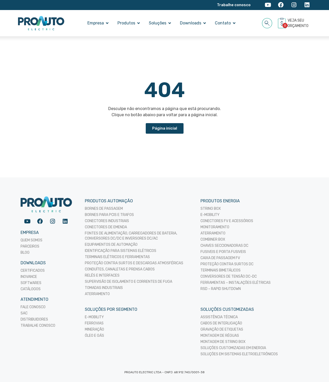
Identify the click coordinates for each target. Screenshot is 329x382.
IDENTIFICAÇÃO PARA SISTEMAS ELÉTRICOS (120, 251)
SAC (24, 313)
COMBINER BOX (212, 239)
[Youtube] (268, 5)
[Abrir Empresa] (107, 23)
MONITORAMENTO (214, 227)
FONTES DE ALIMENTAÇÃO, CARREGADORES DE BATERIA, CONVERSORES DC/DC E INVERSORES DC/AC (131, 236)
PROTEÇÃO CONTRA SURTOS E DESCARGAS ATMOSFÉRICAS (134, 263)
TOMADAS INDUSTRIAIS (104, 288)
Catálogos (31, 289)
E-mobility (94, 317)
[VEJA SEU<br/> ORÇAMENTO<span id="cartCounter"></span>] (282, 23)
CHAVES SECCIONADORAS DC (224, 245)
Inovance (29, 277)
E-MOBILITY (210, 215)
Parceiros (30, 246)
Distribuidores (34, 319)
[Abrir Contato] (234, 23)
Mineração (94, 329)
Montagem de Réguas (219, 335)
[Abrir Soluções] (170, 23)
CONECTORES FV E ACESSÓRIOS (226, 221)
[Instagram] (294, 5)
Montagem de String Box (222, 342)
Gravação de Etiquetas (221, 329)
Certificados (33, 270)
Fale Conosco (33, 307)
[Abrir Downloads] (205, 23)
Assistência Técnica (219, 317)
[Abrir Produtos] (138, 23)
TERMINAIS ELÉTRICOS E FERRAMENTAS (117, 257)
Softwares (31, 283)
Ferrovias (94, 323)
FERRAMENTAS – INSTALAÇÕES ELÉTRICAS (235, 282)
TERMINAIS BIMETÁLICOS (220, 270)
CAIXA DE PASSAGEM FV (220, 258)
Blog (25, 252)
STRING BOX (210, 208)
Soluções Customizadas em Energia (233, 348)
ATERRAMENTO (97, 294)
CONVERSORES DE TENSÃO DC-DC (228, 276)
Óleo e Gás (94, 335)
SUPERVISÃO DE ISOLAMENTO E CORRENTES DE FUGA (128, 281)
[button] (267, 22)
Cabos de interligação (221, 323)
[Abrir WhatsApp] (316, 369)
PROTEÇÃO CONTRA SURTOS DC (226, 264)
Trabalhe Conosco (38, 325)
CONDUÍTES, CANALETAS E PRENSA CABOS (120, 269)
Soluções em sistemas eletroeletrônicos (239, 354)
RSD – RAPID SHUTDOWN (220, 289)
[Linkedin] (307, 5)
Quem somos (31, 240)
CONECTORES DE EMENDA (106, 227)
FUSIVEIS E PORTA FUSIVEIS (223, 252)
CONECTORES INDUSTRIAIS (107, 221)
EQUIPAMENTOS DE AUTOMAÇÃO (111, 244)
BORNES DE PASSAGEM (104, 208)
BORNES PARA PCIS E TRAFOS (109, 215)
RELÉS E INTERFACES (102, 275)
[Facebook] (281, 5)
